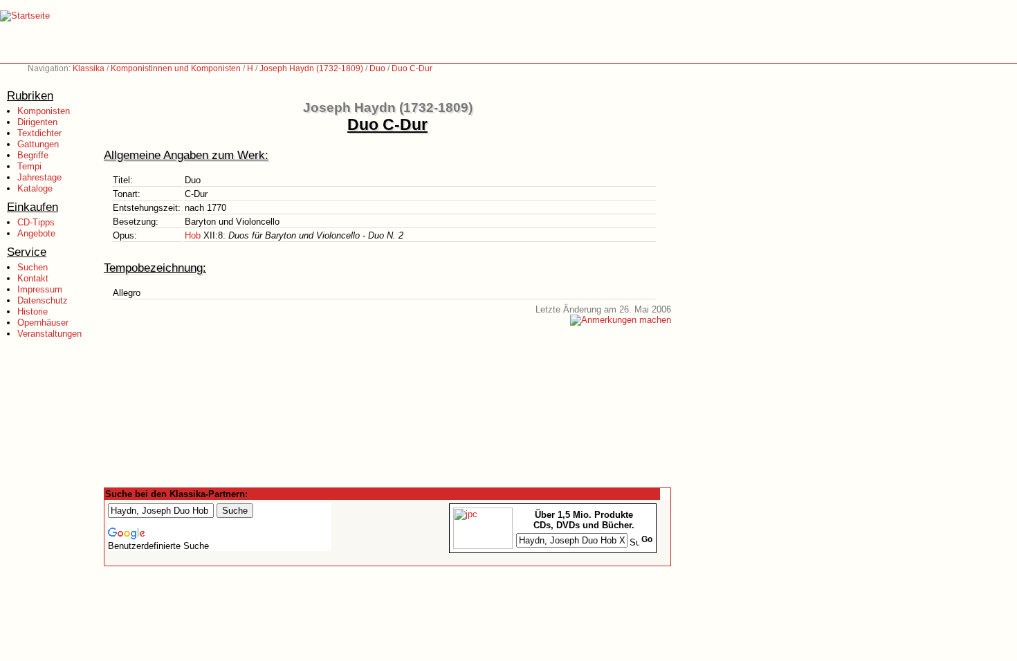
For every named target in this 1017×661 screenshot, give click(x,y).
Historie (32, 311)
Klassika (88, 68)
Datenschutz (42, 300)
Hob (193, 235)
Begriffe (32, 155)
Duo (377, 68)
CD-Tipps (36, 222)
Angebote (36, 233)
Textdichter (39, 133)
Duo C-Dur (412, 68)
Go (646, 539)
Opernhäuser (42, 322)
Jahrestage (39, 177)
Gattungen (38, 144)
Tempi (29, 166)
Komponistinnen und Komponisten (176, 68)
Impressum (39, 289)
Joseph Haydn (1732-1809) (311, 68)
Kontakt (32, 278)
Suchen (32, 267)
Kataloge (35, 188)
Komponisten (43, 111)
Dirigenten (37, 122)
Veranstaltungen (49, 333)
